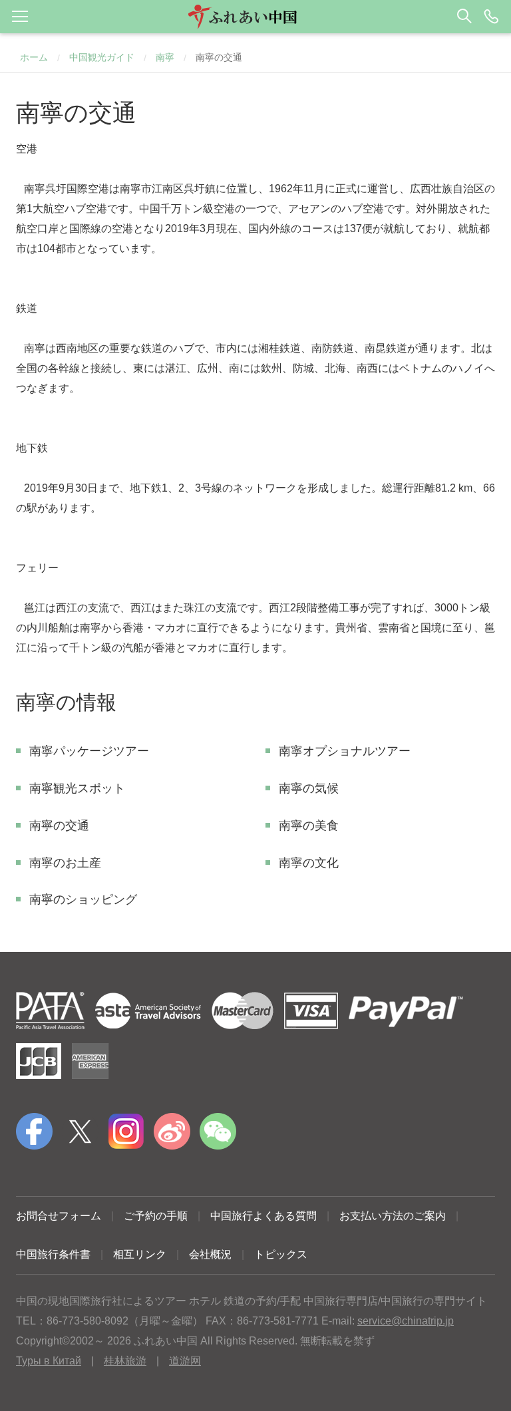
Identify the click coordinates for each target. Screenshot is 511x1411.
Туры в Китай (48, 1360)
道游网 (185, 1360)
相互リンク (139, 1254)
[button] (255, 16)
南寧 (165, 57)
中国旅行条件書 (53, 1254)
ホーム (34, 57)
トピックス (280, 1254)
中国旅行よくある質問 (263, 1215)
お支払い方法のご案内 (392, 1215)
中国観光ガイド (101, 57)
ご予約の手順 (156, 1215)
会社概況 (210, 1254)
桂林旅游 (125, 1360)
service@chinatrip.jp (405, 1321)
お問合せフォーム (58, 1215)
